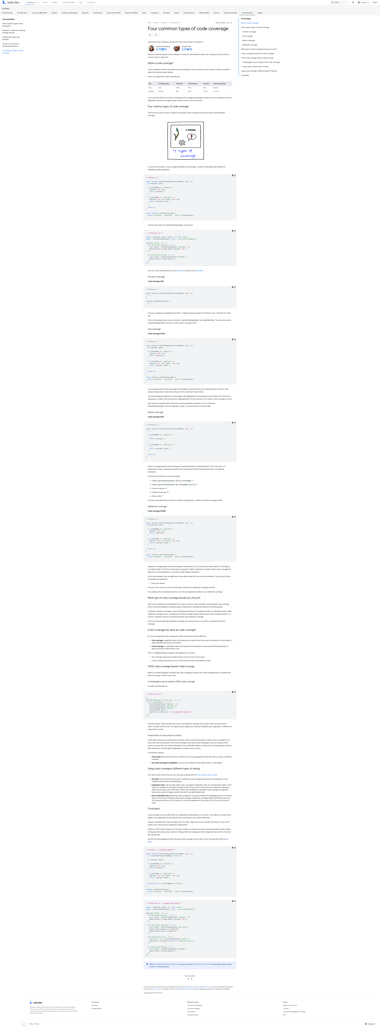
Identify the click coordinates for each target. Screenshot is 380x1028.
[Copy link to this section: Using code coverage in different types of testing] (201, 769)
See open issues (96, 1008)
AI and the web (7, 13)
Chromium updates (193, 1008)
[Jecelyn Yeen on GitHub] (185, 50)
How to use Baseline (68, 2)
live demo (179, 271)
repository (199, 271)
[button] (190, 583)
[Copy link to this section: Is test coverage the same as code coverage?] (198, 630)
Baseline (55, 2)
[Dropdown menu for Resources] (37, 2)
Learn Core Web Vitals (39, 13)
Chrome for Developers (194, 1005)
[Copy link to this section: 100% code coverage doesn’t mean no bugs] (196, 666)
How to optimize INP (114, 13)
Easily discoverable (230, 13)
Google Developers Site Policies (183, 989)
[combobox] (340, 2)
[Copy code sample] (235, 175)
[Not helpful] (230, 22)
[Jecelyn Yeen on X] (183, 50)
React (144, 13)
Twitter (191, 964)
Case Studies (91, 2)
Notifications (97, 13)
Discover (45, 2)
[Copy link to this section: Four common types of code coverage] (190, 106)
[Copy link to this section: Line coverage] (162, 329)
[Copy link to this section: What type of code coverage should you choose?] (202, 598)
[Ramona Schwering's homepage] (165, 50)
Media (177, 13)
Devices (216, 13)
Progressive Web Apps (69, 13)
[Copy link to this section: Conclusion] (161, 809)
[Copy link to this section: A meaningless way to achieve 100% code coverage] (197, 681)
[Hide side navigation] (24, 1024)
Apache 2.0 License (156, 989)
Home (149, 23)
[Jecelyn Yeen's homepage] (191, 50)
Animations (155, 13)
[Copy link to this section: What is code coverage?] (175, 63)
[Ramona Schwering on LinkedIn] (163, 50)
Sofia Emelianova (163, 966)
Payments (85, 13)
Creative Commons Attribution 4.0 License (201, 987)
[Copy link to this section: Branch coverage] (165, 412)
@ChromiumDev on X (290, 1005)
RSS (284, 1015)
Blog (80, 2)
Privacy (37, 1024)
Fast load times (22, 13)
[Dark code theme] (232, 175)
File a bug (94, 1005)
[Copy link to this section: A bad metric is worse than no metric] (183, 735)
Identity (54, 13)
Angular (260, 13)
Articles (5, 8)
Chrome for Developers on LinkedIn (294, 1012)
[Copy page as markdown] (156, 35)
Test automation (247, 13)
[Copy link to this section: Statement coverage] (168, 506)
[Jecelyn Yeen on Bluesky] (188, 50)
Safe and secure (189, 13)
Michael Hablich (216, 964)
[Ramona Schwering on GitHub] (160, 50)
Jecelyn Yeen (184, 964)
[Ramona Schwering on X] (157, 50)
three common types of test (207, 775)
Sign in (375, 2)
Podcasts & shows (192, 1015)
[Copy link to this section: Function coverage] (166, 277)
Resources (31, 2)
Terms (31, 1024)
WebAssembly (204, 13)
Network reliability (131, 13)
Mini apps (166, 13)
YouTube (286, 1008)
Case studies (191, 1012)
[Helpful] (227, 22)
